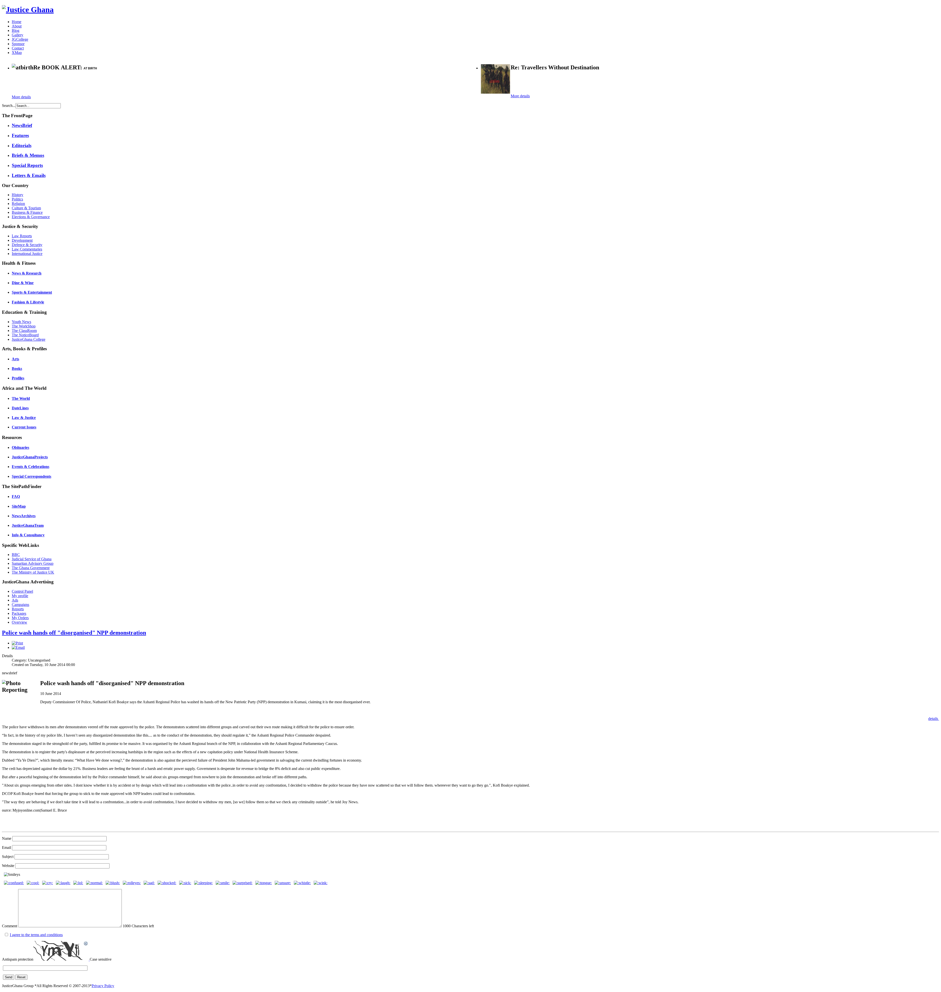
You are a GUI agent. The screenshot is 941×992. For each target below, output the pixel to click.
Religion (18, 203)
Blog (15, 30)
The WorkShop (24, 326)
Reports (18, 609)
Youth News (21, 322)
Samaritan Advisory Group (32, 563)
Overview (19, 622)
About (17, 26)
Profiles (18, 378)
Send (8, 977)
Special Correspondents (31, 476)
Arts (15, 359)
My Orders (20, 618)
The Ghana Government (31, 568)
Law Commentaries (27, 249)
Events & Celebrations (30, 467)
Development (22, 240)
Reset (21, 977)
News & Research (26, 273)
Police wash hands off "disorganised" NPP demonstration (74, 632)
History (17, 195)
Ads (15, 600)
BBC (16, 555)
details (933, 718)
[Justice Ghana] (28, 9)
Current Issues (24, 427)
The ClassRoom (24, 330)
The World (21, 398)
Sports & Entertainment (32, 292)
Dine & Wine (23, 283)
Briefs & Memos (28, 155)
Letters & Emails (29, 175)
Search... (8, 105)
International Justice (27, 253)
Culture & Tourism (26, 208)
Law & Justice (24, 417)
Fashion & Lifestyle (28, 302)
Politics (17, 199)
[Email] (18, 647)
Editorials (21, 145)
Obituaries (20, 447)
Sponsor (18, 44)
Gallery (17, 35)
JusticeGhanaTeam (28, 525)
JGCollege (20, 39)
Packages (19, 613)
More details (21, 97)
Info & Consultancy (28, 535)
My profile (20, 596)
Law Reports (22, 236)
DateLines (20, 408)
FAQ (16, 496)
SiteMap (19, 506)
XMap (17, 52)
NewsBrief (22, 125)
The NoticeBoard (25, 335)
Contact (18, 48)
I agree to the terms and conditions (36, 935)
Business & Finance (27, 212)
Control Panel (22, 591)
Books (17, 368)
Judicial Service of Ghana (31, 559)
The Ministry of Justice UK (33, 572)
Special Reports (27, 165)
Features (20, 135)
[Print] (17, 643)
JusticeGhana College (28, 339)
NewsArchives (24, 516)
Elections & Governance (31, 217)
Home (16, 22)
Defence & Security (27, 245)
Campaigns (20, 605)
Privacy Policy (103, 986)
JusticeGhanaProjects (30, 457)
